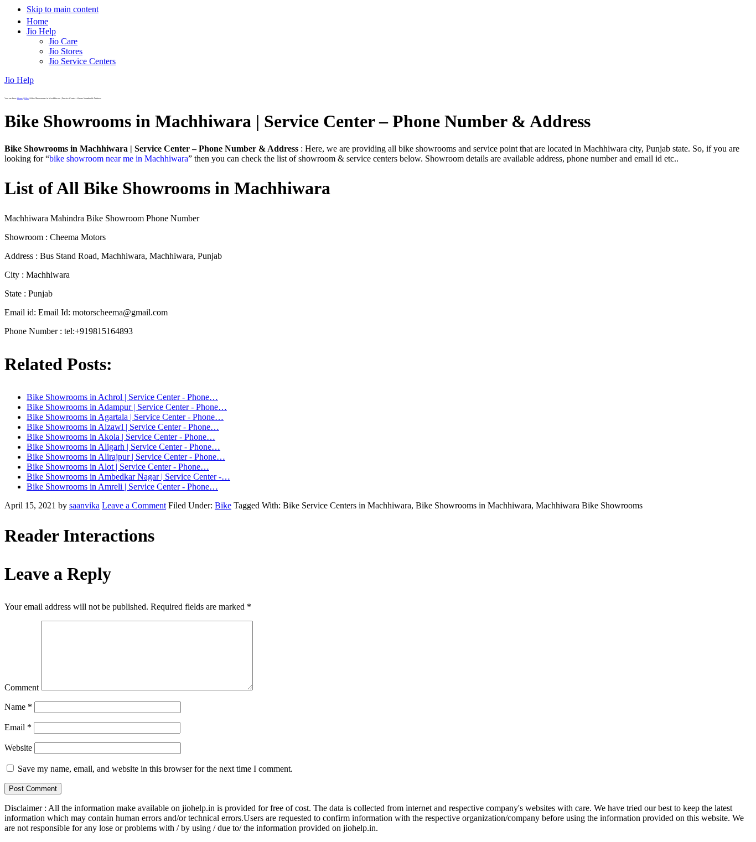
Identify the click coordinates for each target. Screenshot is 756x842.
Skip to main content (63, 9)
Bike (223, 505)
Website (18, 747)
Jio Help (19, 80)
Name (18, 706)
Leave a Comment (134, 505)
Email (18, 727)
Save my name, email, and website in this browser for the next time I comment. (155, 768)
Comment (21, 687)
